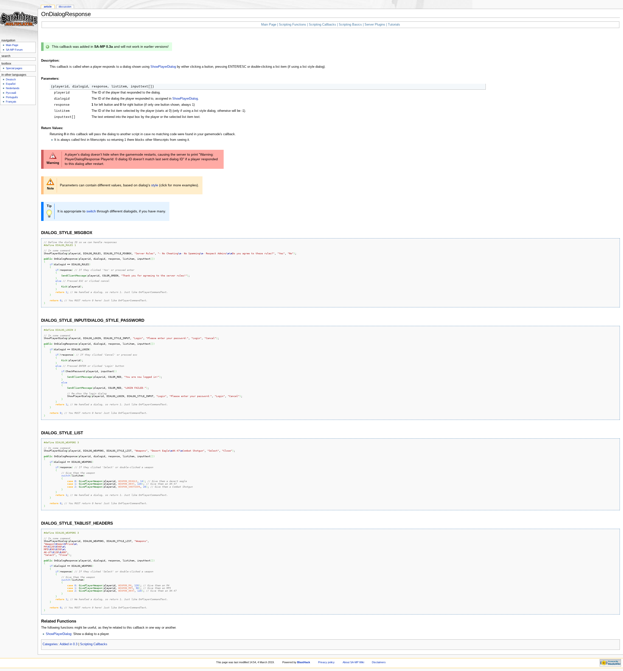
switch (91, 211)
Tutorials (394, 24)
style (154, 185)
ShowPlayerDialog (163, 66)
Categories (50, 644)
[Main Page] (19, 19)
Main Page (268, 24)
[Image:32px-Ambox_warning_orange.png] (50, 181)
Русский (11, 92)
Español (10, 83)
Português (12, 97)
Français (11, 101)
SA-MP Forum (14, 49)
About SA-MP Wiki (353, 662)
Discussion (65, 6)
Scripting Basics (350, 24)
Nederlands (12, 88)
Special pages (14, 68)
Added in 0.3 (68, 644)
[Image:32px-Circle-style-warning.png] (53, 155)
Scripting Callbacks (322, 24)
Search (5, 56)
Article (48, 6)
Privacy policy (326, 662)
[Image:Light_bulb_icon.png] (49, 213)
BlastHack (303, 662)
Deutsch (11, 79)
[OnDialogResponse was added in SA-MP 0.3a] (47, 46)
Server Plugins (375, 24)
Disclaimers (379, 662)
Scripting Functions (292, 24)
